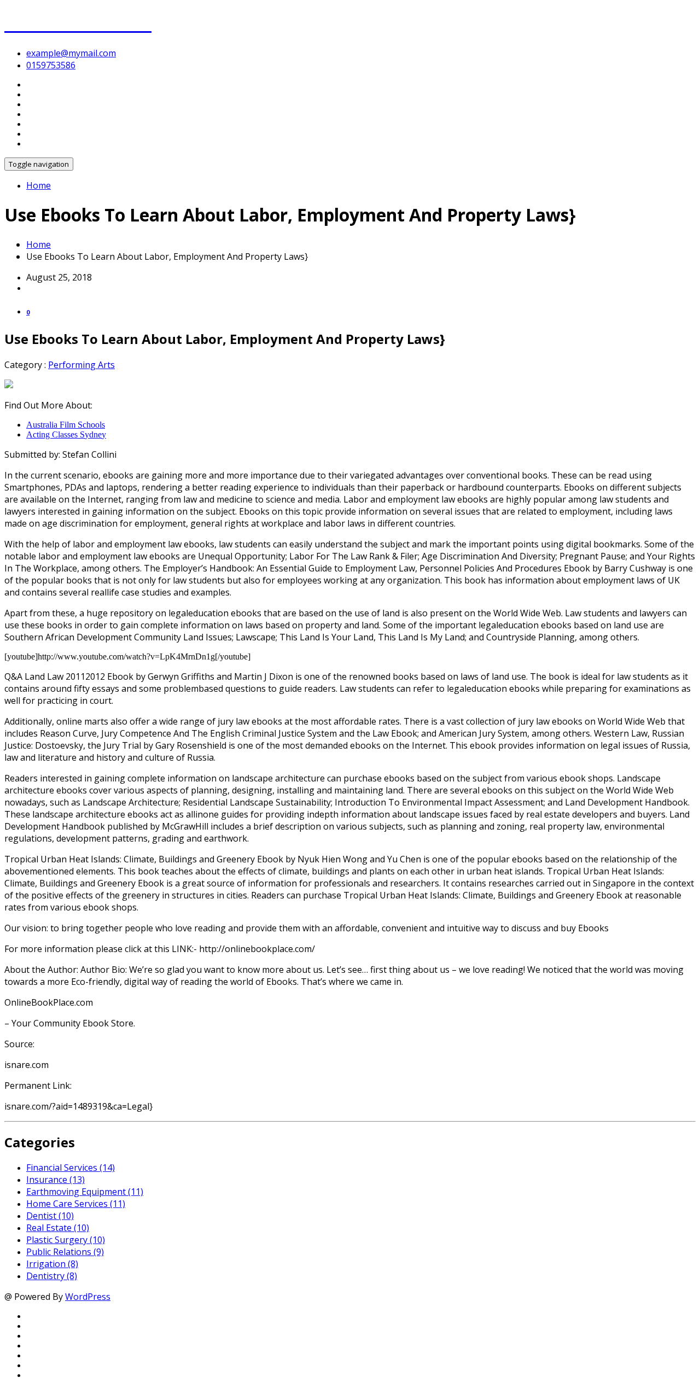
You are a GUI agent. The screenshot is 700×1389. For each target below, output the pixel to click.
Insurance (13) (55, 1180)
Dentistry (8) (51, 1276)
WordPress (87, 1297)
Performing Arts (81, 365)
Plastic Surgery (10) (65, 1240)
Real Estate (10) (57, 1228)
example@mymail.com (71, 53)
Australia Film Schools (65, 424)
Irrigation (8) (52, 1264)
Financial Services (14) (70, 1168)
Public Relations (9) (65, 1252)
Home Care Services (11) (75, 1204)
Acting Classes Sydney (66, 434)
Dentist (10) (50, 1216)
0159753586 (50, 65)
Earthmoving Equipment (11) (84, 1192)
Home (38, 185)
